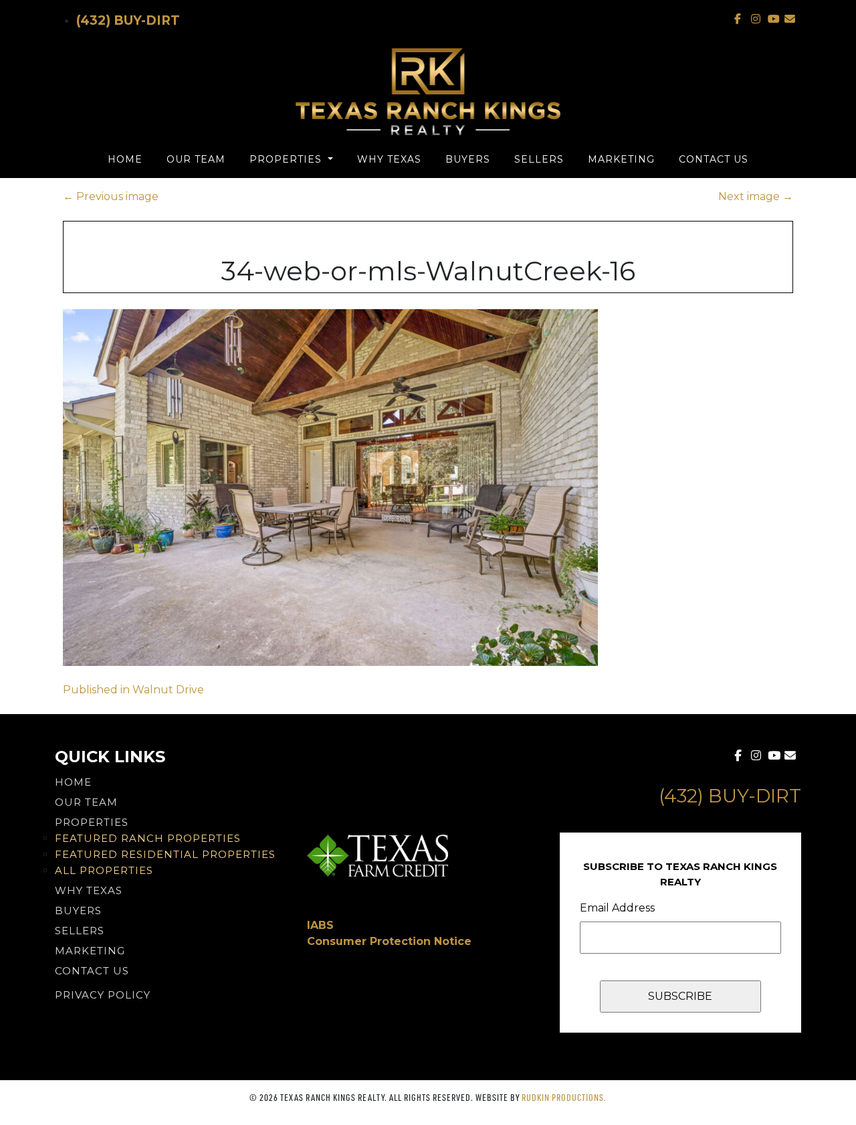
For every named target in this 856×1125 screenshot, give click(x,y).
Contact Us (713, 159)
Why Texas (389, 159)
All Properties (104, 870)
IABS (320, 925)
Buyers (467, 159)
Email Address (617, 907)
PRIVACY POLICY (102, 994)
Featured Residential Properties (165, 854)
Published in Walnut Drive (133, 689)
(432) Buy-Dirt (128, 20)
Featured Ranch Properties (148, 838)
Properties (287, 159)
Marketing (621, 159)
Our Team (196, 159)
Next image (755, 196)
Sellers (539, 159)
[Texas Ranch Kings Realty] (428, 91)
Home (125, 159)
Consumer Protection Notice (389, 941)
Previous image (110, 196)
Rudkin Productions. (564, 1097)
